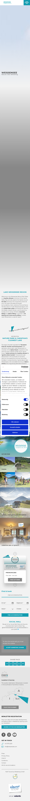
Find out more (15, 579)
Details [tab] (15, 371)
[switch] (26, 404)
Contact (4, 763)
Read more (8, 101)
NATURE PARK (6, 454)
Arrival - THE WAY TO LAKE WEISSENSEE (14, 515)
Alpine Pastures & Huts (22, 468)
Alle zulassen (15, 422)
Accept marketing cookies (15, 647)
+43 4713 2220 (8, 743)
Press (3, 753)
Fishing (4, 469)
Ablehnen (15, 432)
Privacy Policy (5, 756)
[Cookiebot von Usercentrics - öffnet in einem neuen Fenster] (21, 367)
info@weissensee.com (11, 746)
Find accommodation (15, 615)
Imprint (4, 758)
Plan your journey (10, 707)
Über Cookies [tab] (24, 371)
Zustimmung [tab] (5, 371)
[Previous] (15, 554)
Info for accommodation (8, 765)
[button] (7, 664)
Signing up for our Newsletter (14, 727)
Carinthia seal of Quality (10, 545)
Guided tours (21, 484)
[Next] (15, 584)
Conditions (5, 760)
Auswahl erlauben (15, 427)
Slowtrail (5, 484)
